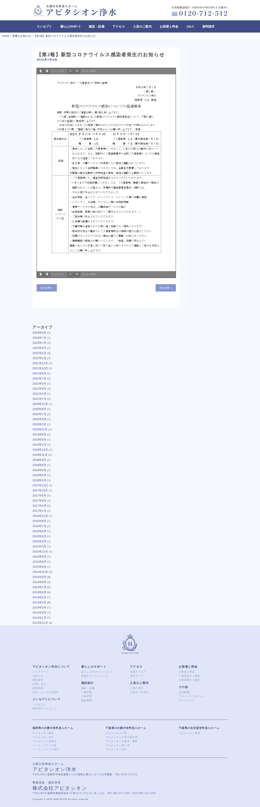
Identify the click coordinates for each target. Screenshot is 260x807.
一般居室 (86, 692)
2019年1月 (39, 444)
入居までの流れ (139, 692)
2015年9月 (39, 556)
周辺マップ (136, 675)
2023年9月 (39, 332)
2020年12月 (40, 404)
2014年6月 (39, 592)
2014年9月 (39, 577)
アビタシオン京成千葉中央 (122, 737)
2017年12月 (40, 485)
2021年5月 (39, 388)
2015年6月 (39, 566)
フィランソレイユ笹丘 (45, 749)
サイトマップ (187, 700)
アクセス (119, 26)
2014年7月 (39, 587)
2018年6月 (39, 470)
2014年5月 (39, 597)
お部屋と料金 (169, 26)
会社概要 (184, 692)
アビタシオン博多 (43, 733)
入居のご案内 (142, 26)
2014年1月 (39, 617)
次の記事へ (166, 287)
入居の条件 (136, 688)
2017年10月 (40, 490)
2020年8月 (39, 409)
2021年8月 (39, 373)
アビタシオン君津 (189, 733)
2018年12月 (40, 449)
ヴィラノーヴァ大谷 (44, 745)
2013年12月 (40, 622)
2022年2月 (39, 353)
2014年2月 (39, 612)
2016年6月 (39, 531)
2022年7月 (39, 342)
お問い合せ (39, 684)
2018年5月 (39, 475)
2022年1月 (39, 358)
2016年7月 (39, 526)
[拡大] (77, 71)
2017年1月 (39, 510)
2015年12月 (40, 551)
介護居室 (86, 696)
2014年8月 (39, 582)
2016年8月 (39, 521)
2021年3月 (39, 393)
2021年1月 (39, 398)
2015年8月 (39, 561)
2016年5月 (39, 536)
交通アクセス (138, 671)
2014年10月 (40, 571)
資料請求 (208, 26)
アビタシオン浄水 (43, 737)
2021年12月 (40, 363)
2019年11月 (40, 429)
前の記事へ (47, 287)
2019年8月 (39, 434)
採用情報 (37, 688)
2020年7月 (39, 414)
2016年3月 (39, 546)
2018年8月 (39, 465)
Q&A (190, 26)
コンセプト (44, 26)
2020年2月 (39, 424)
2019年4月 (39, 439)
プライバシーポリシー (192, 696)
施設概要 (86, 700)
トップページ (40, 671)
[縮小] (70, 71)
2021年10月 (40, 368)
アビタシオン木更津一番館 (122, 741)
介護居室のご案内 (189, 680)
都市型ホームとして (44, 708)
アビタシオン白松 (116, 749)
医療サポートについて (94, 675)
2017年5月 (39, 500)
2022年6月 (39, 348)
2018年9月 (39, 460)
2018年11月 (40, 454)
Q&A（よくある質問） (46, 692)
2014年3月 (39, 607)
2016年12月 (40, 516)
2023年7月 (39, 337)
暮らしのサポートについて (97, 671)
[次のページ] (47, 71)
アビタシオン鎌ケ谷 (118, 745)
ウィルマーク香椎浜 (44, 741)
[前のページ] (41, 71)
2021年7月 (39, 378)
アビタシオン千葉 (116, 733)
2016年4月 (39, 541)
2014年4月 (39, 602)
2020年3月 (39, 419)
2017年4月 (39, 505)
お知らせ (37, 675)
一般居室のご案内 (189, 675)
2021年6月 (39, 383)
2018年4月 (39, 480)
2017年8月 (39, 495)
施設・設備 (96, 26)
